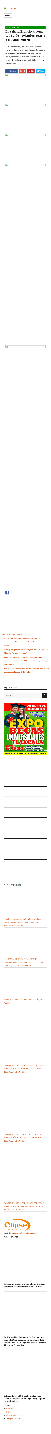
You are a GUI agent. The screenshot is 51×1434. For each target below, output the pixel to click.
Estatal (8, 1412)
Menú (7, 15)
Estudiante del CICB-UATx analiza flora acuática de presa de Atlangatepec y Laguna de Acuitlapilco (24, 1398)
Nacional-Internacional (14, 1415)
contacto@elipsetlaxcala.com (25, 1233)
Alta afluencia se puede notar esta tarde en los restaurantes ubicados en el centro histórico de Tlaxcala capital (25, 642)
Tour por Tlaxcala (12, 28)
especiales (10, 1409)
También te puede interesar (12, 634)
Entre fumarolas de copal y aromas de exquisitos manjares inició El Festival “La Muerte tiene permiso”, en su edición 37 (26, 661)
